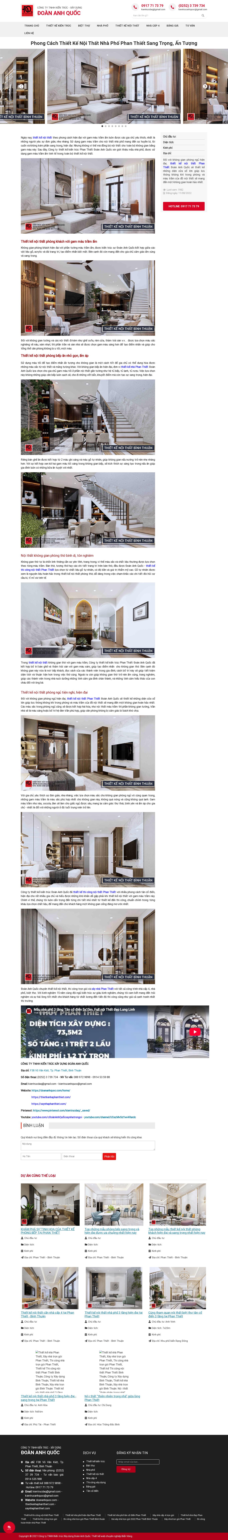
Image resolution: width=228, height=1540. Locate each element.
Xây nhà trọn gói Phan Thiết (177, 1519)
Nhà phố (90, 1469)
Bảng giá (90, 1486)
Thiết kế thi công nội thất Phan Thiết (41, 1515)
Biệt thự (90, 1465)
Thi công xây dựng (96, 1482)
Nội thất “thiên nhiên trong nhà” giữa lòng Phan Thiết (112, 1398)
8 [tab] (126, 126)
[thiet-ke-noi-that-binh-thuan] (88, 509)
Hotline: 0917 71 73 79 (184, 206)
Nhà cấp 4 (91, 1478)
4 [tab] (113, 126)
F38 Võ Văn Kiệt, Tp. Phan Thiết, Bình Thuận (55, 1070)
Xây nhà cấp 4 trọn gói (163, 1515)
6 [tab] (119, 126)
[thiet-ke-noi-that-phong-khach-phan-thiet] (88, 195)
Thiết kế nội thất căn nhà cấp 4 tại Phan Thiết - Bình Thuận (47, 1314)
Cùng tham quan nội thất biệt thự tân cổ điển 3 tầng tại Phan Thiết (175, 1314)
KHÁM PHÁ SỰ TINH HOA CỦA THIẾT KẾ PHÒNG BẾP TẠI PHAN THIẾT (48, 1231)
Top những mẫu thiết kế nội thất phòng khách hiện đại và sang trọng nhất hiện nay (176, 1231)
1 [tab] (102, 126)
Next (205, 86)
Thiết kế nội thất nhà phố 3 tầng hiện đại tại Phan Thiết (114, 1314)
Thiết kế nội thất (95, 1474)
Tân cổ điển (92, 1490)
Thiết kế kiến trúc (95, 1461)
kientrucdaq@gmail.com (153, 9)
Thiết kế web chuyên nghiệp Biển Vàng (112, 1536)
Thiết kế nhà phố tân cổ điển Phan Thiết (126, 1515)
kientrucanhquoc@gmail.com (193, 9)
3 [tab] (109, 126)
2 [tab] (106, 126)
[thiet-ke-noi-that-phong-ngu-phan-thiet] (88, 752)
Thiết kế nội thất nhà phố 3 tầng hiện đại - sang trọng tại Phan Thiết (48, 1398)
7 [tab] (123, 126)
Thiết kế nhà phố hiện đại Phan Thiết (83, 1515)
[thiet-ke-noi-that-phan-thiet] (88, 849)
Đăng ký (126, 1469)
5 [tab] (116, 126)
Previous (21, 86)
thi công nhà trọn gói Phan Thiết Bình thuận (84, 1519)
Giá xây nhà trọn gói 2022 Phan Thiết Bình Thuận (134, 1519)
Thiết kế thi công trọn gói (45, 1519)
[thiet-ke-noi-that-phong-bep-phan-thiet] (88, 417)
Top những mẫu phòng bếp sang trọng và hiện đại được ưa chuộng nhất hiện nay (112, 1231)
